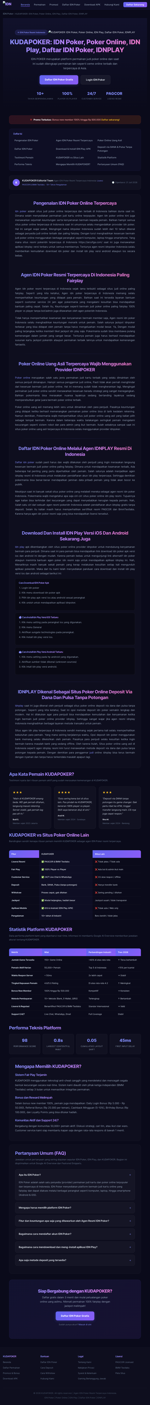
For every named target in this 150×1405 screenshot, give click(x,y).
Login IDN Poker (95, 79)
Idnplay (19, 705)
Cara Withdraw (47, 1373)
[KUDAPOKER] (8, 4)
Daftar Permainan (11, 1367)
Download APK (92, 4)
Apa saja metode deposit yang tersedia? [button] (42, 1260)
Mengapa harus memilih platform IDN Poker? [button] (45, 1207)
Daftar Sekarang (135, 4)
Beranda (25, 4)
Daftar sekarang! (110, 119)
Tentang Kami (84, 1362)
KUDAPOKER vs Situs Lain (70, 157)
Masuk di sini (85, 1324)
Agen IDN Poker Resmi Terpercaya (74, 140)
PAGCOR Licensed (124, 1362)
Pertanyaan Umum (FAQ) (111, 164)
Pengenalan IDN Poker (26, 140)
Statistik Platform (107, 157)
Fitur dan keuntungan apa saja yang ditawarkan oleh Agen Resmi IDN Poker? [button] (64, 1220)
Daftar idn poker (24, 462)
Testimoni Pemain (24, 157)
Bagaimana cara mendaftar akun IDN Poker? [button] (45, 1233)
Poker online (22, 377)
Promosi (54, 4)
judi (92, 752)
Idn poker (20, 211)
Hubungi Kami (111, 4)
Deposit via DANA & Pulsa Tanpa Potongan (115, 149)
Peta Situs (120, 1373)
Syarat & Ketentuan (87, 1373)
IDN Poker (8, 13)
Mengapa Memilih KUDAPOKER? (73, 164)
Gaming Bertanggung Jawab (92, 1378)
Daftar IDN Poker (71, 4)
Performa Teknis (23, 164)
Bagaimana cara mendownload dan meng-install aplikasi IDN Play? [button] (58, 1247)
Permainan (39, 4)
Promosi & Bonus (11, 1373)
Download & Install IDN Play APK (73, 148)
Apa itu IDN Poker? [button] (30, 1174)
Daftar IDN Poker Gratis (59, 79)
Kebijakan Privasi (86, 1367)
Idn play (19, 546)
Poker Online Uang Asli (110, 140)
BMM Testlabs (122, 1367)
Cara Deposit (46, 1367)
